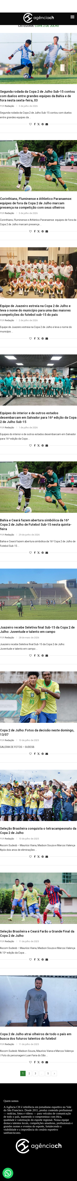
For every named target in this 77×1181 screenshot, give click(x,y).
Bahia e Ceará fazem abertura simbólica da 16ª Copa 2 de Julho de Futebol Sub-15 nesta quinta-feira (35, 524)
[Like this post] (30, 124)
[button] (8, 1173)
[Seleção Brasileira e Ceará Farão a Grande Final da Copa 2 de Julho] (38, 898)
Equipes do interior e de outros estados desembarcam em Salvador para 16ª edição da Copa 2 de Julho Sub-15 (38, 417)
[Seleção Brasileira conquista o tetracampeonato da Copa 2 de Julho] (38, 795)
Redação (9, 106)
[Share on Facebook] (34, 124)
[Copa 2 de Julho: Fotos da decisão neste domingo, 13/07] (38, 697)
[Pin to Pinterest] (43, 124)
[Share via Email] (46, 124)
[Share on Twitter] (38, 124)
